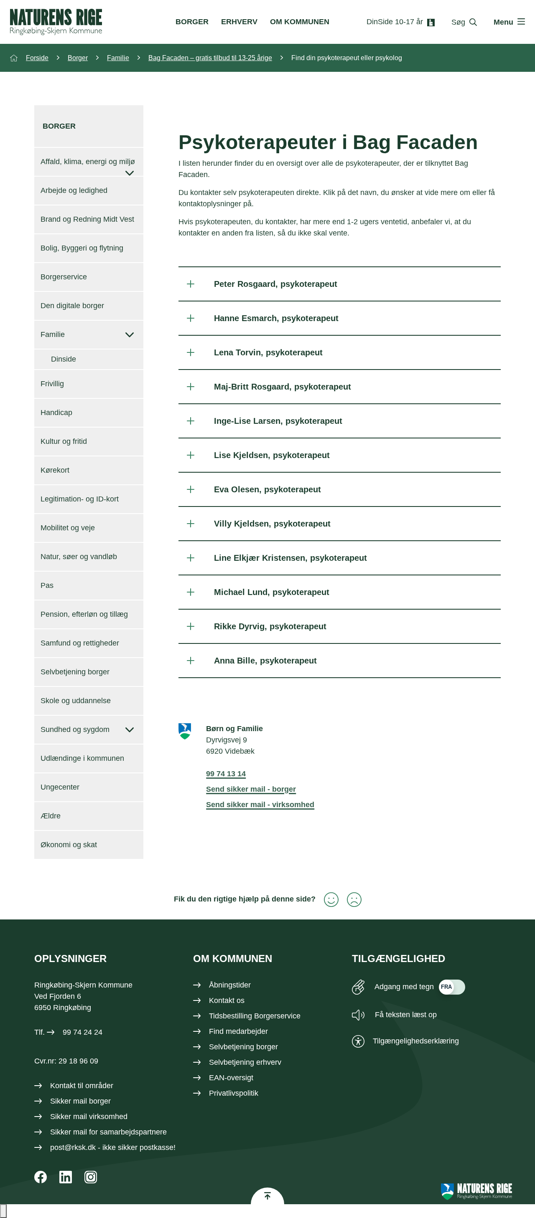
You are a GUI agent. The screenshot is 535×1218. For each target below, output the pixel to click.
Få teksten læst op (405, 1014)
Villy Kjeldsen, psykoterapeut (272, 523)
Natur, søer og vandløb (79, 556)
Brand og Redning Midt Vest (87, 219)
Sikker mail (68, 1132)
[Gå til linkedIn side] (65, 1177)
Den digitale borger (72, 305)
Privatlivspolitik (233, 1093)
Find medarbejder (238, 1031)
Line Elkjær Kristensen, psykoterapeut (290, 557)
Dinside (63, 359)
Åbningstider (230, 985)
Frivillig (52, 384)
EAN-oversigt (231, 1078)
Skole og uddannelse (76, 700)
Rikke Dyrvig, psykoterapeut (270, 626)
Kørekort (55, 470)
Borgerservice (64, 277)
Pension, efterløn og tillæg (84, 614)
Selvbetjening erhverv (245, 1062)
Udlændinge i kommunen (82, 758)
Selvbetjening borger (75, 672)
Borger (192, 22)
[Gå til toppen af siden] (267, 1196)
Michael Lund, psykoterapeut (271, 592)
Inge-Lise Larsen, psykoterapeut (278, 420)
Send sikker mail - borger (251, 789)
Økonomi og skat (69, 845)
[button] (3, 1211)
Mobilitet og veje (68, 528)
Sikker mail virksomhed (88, 1116)
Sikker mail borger (80, 1101)
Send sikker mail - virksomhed (260, 804)
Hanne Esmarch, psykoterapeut (276, 318)
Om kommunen (299, 22)
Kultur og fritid (64, 441)
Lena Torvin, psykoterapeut (268, 352)
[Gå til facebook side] (40, 1177)
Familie (53, 334)
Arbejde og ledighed (74, 190)
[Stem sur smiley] (350, 899)
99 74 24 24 (82, 1032)
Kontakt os (227, 1000)
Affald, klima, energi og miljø (88, 161)
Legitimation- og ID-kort (80, 499)
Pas (47, 585)
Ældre (51, 816)
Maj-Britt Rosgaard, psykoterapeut (282, 386)
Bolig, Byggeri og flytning (82, 248)
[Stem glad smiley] (327, 899)
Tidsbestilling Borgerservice (255, 1016)
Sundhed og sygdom (75, 729)
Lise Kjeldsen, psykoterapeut (272, 455)
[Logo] (56, 22)
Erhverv (239, 22)
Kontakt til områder (81, 1085)
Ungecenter (60, 787)
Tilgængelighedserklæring (416, 1041)
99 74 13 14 (226, 774)
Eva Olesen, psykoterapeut (267, 489)
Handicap (56, 412)
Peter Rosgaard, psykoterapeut (275, 284)
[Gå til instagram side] (90, 1177)
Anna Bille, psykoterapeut (265, 660)
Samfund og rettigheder (80, 643)
